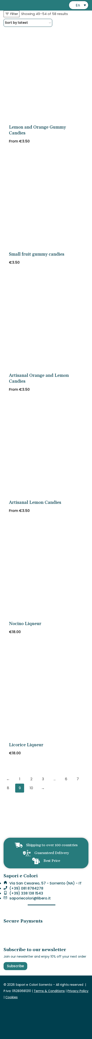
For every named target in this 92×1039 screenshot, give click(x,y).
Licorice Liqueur (26, 745)
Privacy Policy (77, 991)
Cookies (11, 997)
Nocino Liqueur (25, 624)
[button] (78, 5)
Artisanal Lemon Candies (35, 502)
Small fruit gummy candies (36, 254)
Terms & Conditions (49, 991)
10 (31, 788)
